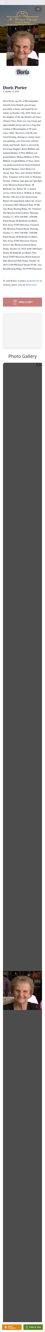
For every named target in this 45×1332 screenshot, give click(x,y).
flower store (31, 284)
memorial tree (33, 280)
